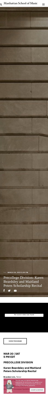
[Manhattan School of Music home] (20, 3)
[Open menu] (43, 3)
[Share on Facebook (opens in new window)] (4, 290)
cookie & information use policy (25, 385)
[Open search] (1, 3)
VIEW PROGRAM (15, 341)
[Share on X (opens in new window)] (9, 291)
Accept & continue (37, 390)
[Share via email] (15, 291)
